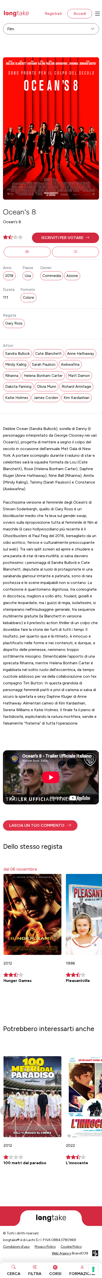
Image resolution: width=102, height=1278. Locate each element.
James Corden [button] (46, 398)
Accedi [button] (80, 13)
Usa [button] (28, 276)
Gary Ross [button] (14, 323)
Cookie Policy (71, 1247)
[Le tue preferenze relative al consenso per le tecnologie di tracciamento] (93, 1269)
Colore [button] (28, 297)
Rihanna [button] (11, 375)
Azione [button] (72, 276)
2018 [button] (9, 276)
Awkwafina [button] (70, 364)
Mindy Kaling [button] (15, 364)
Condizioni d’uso (16, 1247)
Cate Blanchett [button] (48, 353)
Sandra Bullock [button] (17, 353)
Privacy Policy (45, 1247)
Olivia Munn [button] (46, 386)
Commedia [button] (51, 276)
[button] (65, 238)
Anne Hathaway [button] (80, 353)
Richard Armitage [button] (76, 386)
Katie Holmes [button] (16, 398)
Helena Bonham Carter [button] (43, 375)
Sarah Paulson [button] (43, 364)
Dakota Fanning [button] (18, 386)
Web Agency (61, 1253)
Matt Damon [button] (79, 375)
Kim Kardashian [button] (76, 398)
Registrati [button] (53, 13)
